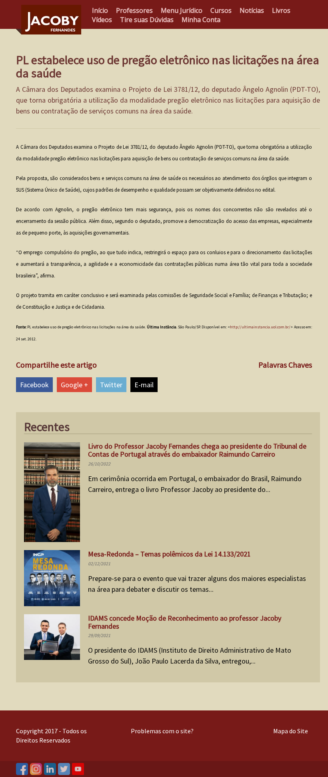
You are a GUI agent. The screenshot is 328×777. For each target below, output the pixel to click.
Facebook (34, 384)
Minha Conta (201, 19)
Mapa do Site (290, 731)
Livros (281, 10)
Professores (134, 10)
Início (100, 10)
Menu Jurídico (181, 10)
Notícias (252, 10)
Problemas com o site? (162, 731)
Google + (74, 384)
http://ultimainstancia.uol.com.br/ (260, 327)
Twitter (111, 384)
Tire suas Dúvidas (147, 19)
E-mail (144, 384)
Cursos (221, 10)
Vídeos (102, 19)
